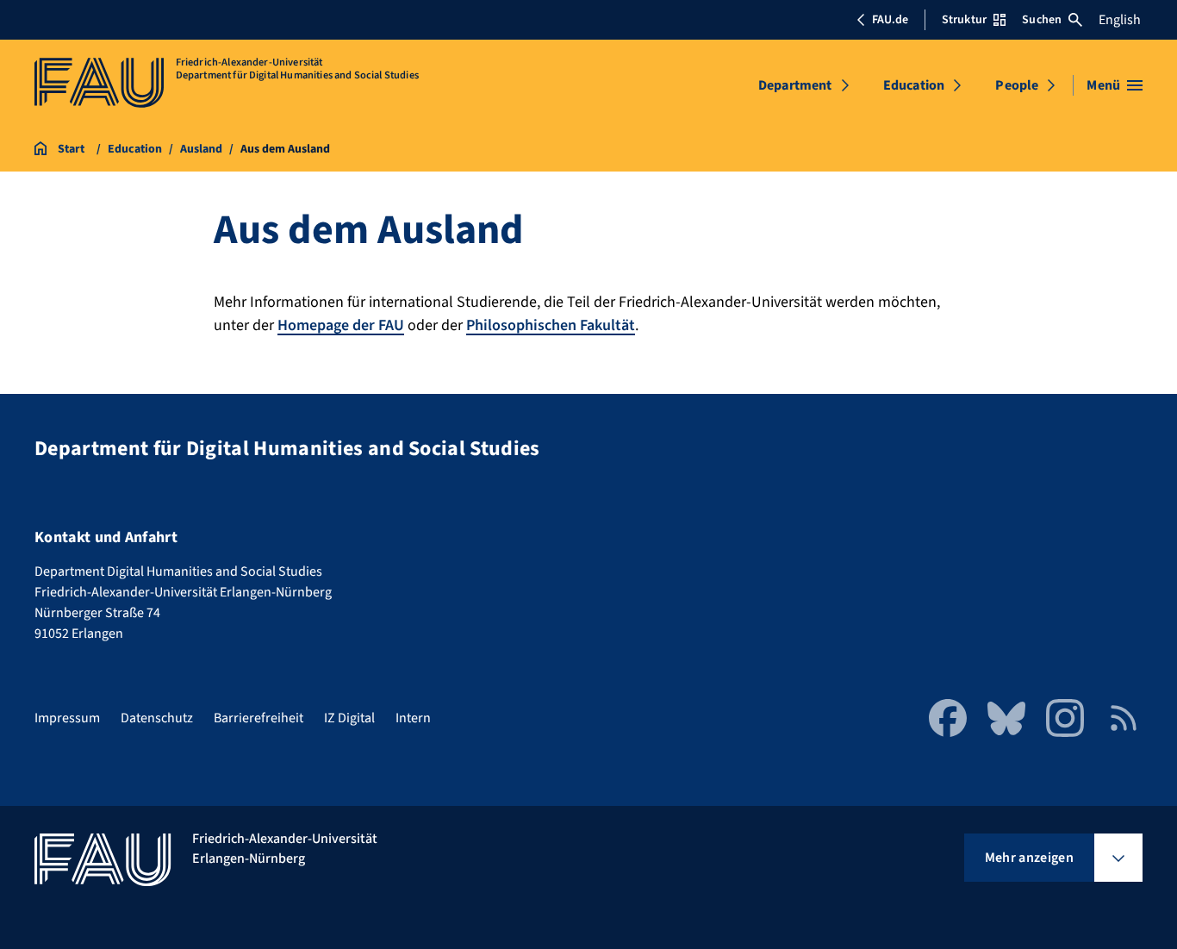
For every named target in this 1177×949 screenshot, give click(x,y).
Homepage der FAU (340, 325)
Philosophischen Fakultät (550, 325)
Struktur (964, 19)
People (1016, 85)
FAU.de (890, 19)
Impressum (67, 718)
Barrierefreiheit (258, 718)
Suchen (1042, 19)
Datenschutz (157, 718)
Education (913, 85)
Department (795, 85)
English (1120, 19)
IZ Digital (349, 718)
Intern (413, 718)
